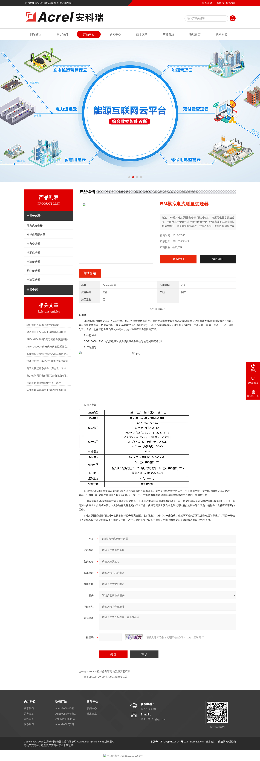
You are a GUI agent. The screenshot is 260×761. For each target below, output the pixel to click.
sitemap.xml (197, 741)
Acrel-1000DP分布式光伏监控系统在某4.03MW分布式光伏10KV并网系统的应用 (49, 346)
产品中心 (88, 34)
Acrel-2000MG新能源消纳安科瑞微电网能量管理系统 (66, 708)
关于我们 (62, 34)
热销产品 (61, 701)
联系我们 (231, 2)
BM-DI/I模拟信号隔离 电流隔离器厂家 (109, 671)
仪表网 (222, 741)
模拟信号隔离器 (36, 234)
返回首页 (207, 2)
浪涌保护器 (33, 252)
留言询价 (218, 258)
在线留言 (219, 2)
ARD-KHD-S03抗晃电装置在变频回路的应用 (49, 339)
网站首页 (35, 34)
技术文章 (142, 34)
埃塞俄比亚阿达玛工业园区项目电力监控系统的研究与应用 (49, 332)
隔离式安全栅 (35, 225)
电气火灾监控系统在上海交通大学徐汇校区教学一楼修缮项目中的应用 (49, 368)
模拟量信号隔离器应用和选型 (43, 324)
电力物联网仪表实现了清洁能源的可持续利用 (49, 375)
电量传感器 (124, 191)
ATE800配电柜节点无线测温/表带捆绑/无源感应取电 (66, 713)
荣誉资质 (168, 34)
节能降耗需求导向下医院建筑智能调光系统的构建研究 (49, 390)
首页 (100, 191)
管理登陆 (231, 741)
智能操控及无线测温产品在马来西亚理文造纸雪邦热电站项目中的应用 (49, 353)
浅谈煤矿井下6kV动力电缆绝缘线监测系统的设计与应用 (49, 361)
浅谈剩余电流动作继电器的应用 (44, 382)
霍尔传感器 (33, 270)
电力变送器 (33, 243)
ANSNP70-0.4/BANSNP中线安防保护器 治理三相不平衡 (66, 719)
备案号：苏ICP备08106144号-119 (169, 741)
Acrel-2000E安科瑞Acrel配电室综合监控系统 (66, 724)
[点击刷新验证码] (134, 637)
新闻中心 (115, 34)
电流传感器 (33, 261)
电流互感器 (33, 279)
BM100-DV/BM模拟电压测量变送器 (108, 676)
